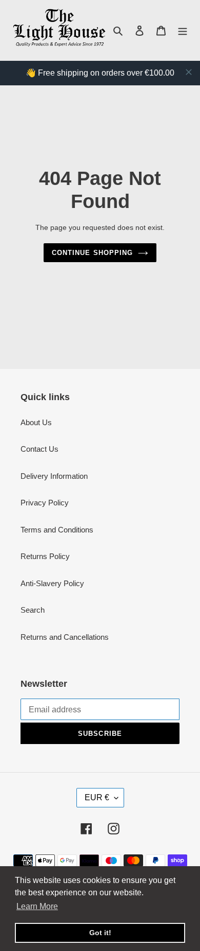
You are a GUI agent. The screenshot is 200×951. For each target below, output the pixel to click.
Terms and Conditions (57, 529)
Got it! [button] (100, 933)
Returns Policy (45, 556)
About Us (36, 422)
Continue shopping (92, 253)
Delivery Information (54, 476)
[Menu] (182, 30)
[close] (188, 72)
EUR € (97, 797)
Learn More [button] (37, 906)
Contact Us (39, 449)
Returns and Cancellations (65, 637)
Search (33, 610)
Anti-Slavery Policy (52, 583)
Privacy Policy (45, 502)
